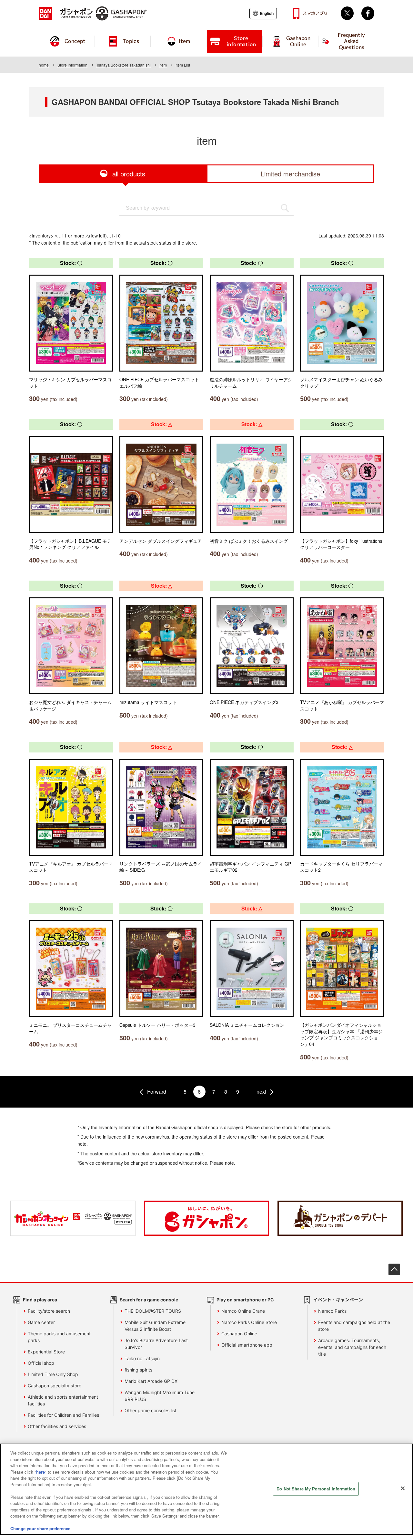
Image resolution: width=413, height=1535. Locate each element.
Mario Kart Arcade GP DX (151, 1381)
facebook (367, 13)
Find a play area (40, 1299)
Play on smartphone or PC (245, 1299)
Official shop (41, 1363)
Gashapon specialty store (54, 1385)
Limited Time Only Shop (53, 1374)
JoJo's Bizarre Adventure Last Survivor (156, 1344)
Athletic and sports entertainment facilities (63, 1400)
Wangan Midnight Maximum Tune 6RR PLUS (160, 1396)
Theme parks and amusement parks (59, 1337)
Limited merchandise (290, 173)
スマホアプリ (315, 13)
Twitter (347, 13)
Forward (156, 1091)
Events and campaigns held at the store (354, 1325)
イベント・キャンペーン (338, 1299)
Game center (41, 1322)
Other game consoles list (150, 1410)
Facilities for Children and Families (63, 1415)
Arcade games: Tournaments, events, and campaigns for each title (352, 1347)
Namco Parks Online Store (249, 1322)
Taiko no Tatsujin (142, 1358)
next (261, 1091)
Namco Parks (332, 1311)
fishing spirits (138, 1369)
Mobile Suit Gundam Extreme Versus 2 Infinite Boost (155, 1325)
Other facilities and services (57, 1426)
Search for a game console (149, 1299)
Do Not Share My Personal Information (316, 1489)
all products (128, 173)
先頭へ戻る (394, 1269)
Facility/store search (49, 1311)
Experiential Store (46, 1351)
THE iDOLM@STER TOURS (153, 1311)
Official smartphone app (246, 1345)
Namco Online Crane (243, 1311)
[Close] (403, 1488)
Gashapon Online (239, 1333)
